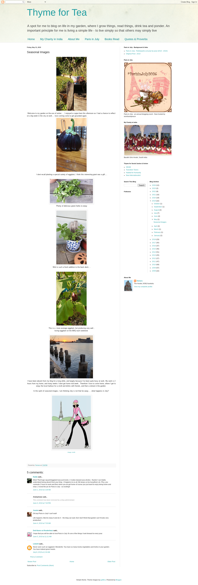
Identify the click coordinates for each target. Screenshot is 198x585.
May (155, 219)
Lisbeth (36, 544)
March (156, 229)
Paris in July (92, 39)
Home (31, 39)
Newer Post (32, 562)
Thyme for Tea (57, 12)
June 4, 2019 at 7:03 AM (42, 523)
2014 (154, 252)
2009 (154, 268)
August (156, 210)
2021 (154, 195)
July (155, 213)
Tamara (140, 281)
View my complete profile (143, 287)
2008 (154, 271)
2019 (154, 201)
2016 (154, 246)
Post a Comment (36, 557)
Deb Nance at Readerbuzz (43, 530)
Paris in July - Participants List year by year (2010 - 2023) (147, 51)
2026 (154, 185)
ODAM (128, 167)
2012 (154, 258)
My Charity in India (51, 39)
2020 (154, 198)
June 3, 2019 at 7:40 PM (42, 503)
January (157, 236)
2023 (154, 188)
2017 (154, 243)
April (156, 226)
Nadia (35, 477)
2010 (154, 265)
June (156, 216)
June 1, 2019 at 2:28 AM (42, 490)
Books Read (112, 39)
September (158, 207)
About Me (73, 39)
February (157, 232)
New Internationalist (133, 175)
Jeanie (35, 510)
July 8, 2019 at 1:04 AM (41, 552)
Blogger (118, 580)
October (157, 204)
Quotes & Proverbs (136, 39)
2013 (154, 255)
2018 (154, 239)
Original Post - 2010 (133, 54)
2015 (154, 249)
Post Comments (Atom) (45, 565)
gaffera (103, 580)
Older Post (111, 562)
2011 (154, 261)
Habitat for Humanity (133, 173)
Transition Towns (132, 170)
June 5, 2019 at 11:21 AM (42, 537)
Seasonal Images (160, 222)
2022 (154, 191)
